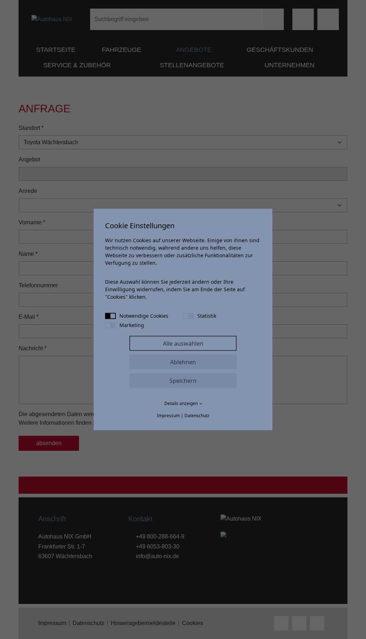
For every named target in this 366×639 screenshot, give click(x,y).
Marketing (131, 325)
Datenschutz (196, 416)
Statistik (206, 315)
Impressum (168, 416)
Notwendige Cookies (143, 315)
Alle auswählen (183, 343)
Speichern (183, 381)
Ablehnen (183, 362)
